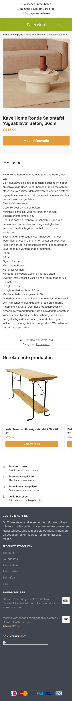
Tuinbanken (10, 565)
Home (6, 34)
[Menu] (8, 24)
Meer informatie (36, 141)
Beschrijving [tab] (11, 162)
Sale (5, 583)
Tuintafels (9, 577)
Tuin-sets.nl (36, 24)
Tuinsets (8, 552)
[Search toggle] (59, 24)
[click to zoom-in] (37, 73)
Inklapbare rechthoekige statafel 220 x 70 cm (31, 431)
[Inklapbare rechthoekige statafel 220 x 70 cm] (32, 395)
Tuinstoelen (10, 571)
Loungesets (17, 34)
